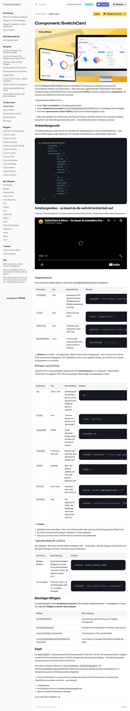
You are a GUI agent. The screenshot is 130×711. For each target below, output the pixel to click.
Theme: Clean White (11, 250)
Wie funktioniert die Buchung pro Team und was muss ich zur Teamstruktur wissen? (15, 280)
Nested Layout (9, 117)
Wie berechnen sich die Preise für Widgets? (13, 265)
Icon (5, 203)
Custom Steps (9, 171)
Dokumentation (12, 4)
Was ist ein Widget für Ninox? (15, 17)
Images (6, 207)
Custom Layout (9, 138)
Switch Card (8, 106)
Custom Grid (8, 157)
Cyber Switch (8, 110)
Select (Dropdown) (11, 225)
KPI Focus (7, 121)
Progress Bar (8, 192)
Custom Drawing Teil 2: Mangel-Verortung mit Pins (14, 57)
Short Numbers (9, 200)
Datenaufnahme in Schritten (15, 71)
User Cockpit (8, 30)
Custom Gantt (9, 153)
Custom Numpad (10, 160)
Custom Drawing (10, 142)
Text (5, 240)
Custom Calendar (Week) (13, 146)
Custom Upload (9, 175)
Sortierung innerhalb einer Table (14, 89)
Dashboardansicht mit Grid (14, 68)
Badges (6, 189)
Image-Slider (8, 75)
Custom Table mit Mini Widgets (12, 63)
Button (6, 218)
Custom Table (9, 135)
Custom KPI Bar (9, 164)
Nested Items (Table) (12, 114)
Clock (5, 236)
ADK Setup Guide (10, 40)
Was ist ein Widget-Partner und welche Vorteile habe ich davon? (15, 272)
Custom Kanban (10, 149)
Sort (5, 211)
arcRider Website (74, 4)
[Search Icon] (48, 4)
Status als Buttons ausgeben (15, 84)
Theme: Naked (9, 254)
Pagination (7, 229)
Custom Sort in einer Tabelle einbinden (15, 80)
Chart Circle (8, 196)
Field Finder (8, 185)
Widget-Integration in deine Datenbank (15, 25)
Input (5, 221)
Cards (5, 233)
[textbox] (55, 171)
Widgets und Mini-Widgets (14, 20)
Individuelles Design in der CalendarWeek (14, 95)
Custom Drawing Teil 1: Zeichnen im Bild (12, 51)
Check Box (7, 214)
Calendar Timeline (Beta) (13, 131)
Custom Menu (9, 167)
